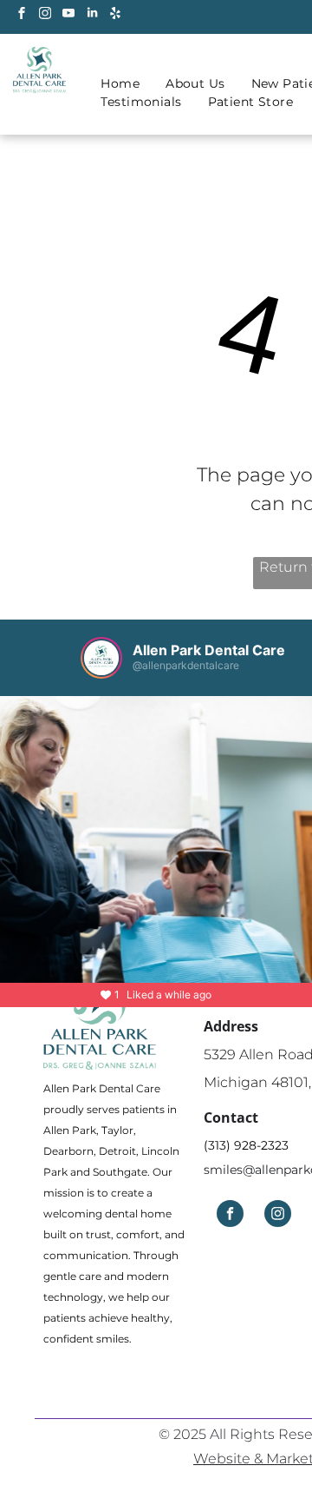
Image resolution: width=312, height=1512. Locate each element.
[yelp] (115, 15)
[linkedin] (92, 15)
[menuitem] (120, 84)
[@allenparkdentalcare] (101, 657)
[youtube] (68, 15)
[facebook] (21, 15)
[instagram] (45, 15)
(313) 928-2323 (246, 1145)
